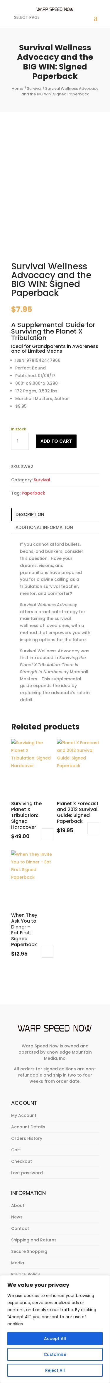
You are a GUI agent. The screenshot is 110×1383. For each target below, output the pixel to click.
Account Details (28, 1127)
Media (17, 1263)
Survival (34, 88)
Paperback (33, 493)
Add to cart (56, 441)
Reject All (55, 1370)
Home (17, 88)
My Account (23, 1115)
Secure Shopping (29, 1251)
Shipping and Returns (34, 1240)
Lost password (27, 1173)
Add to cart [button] (47, 834)
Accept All (55, 1338)
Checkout (21, 1161)
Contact (20, 1228)
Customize (55, 1354)
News (17, 1217)
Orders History (26, 1138)
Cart (16, 1150)
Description (30, 514)
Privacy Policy (25, 1274)
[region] (55, 1329)
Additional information (44, 527)
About (17, 1205)
